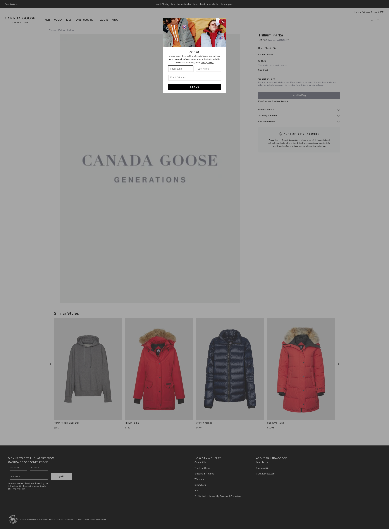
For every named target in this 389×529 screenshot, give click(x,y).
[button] (223, 22)
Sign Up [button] (194, 86)
